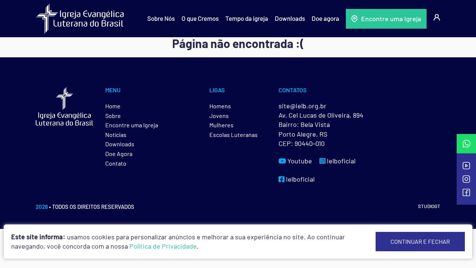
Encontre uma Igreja (391, 19)
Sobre (113, 115)
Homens (220, 105)
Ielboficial (340, 161)
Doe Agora (118, 153)
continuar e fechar (420, 241)
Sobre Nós (161, 18)
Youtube (299, 161)
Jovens (219, 115)
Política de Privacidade (163, 246)
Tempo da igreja (246, 18)
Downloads (290, 18)
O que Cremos (200, 18)
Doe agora (325, 18)
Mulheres (221, 124)
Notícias (115, 134)
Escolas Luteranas (233, 134)
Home (112, 105)
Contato (115, 163)
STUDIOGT (429, 206)
